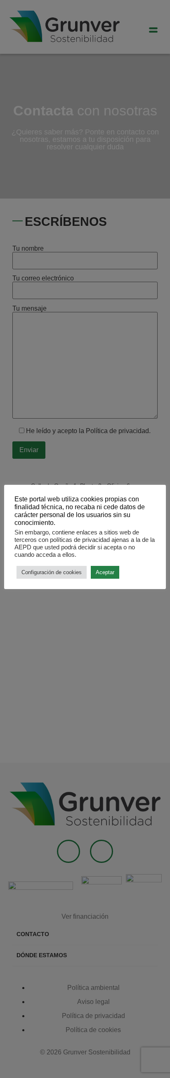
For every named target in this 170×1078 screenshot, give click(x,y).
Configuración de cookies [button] (51, 572)
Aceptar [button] (105, 572)
